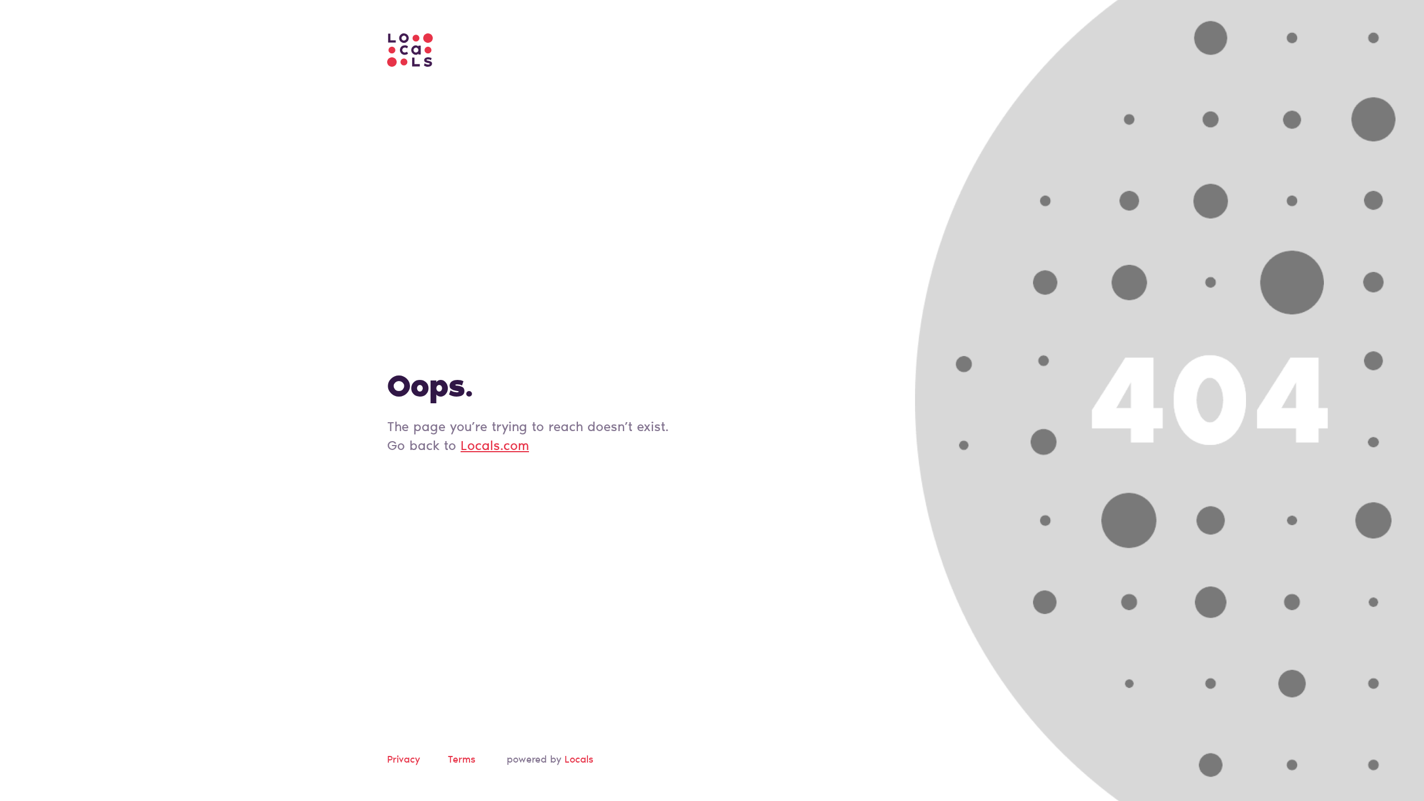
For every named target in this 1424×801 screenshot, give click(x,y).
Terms (462, 760)
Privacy (403, 760)
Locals (579, 760)
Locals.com (495, 446)
